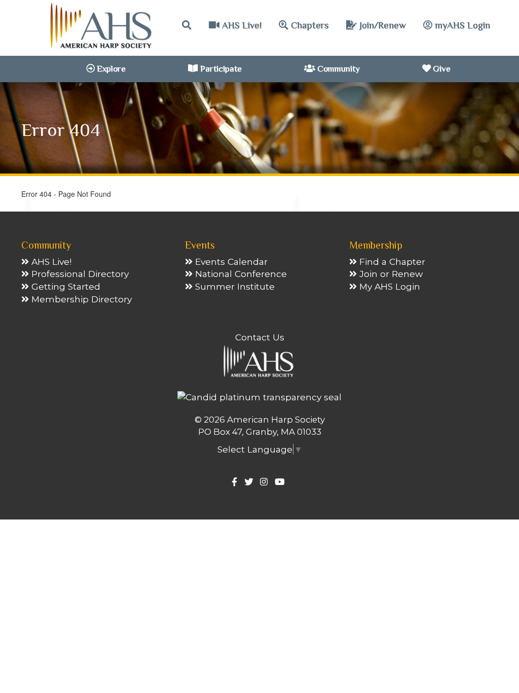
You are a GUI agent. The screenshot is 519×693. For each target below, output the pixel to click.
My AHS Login (388, 286)
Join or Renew (390, 273)
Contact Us (259, 337)
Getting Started (64, 286)
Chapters (308, 25)
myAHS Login (461, 25)
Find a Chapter (391, 261)
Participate (220, 68)
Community (337, 68)
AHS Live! (240, 25)
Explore (110, 68)
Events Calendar (230, 261)
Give (441, 68)
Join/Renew (381, 25)
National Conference (240, 273)
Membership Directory (80, 299)
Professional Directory (79, 273)
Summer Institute (234, 286)
